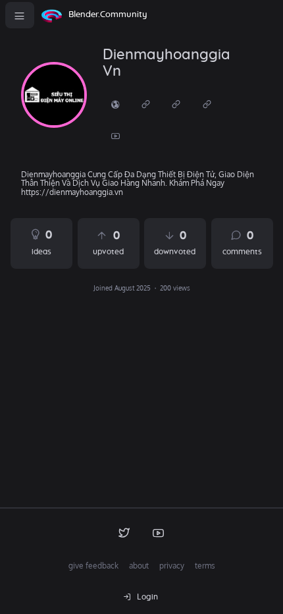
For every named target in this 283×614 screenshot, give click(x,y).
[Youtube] (115, 136)
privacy (171, 566)
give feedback (93, 566)
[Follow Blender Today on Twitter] (124, 532)
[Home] (51, 15)
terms (205, 566)
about (139, 566)
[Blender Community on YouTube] (158, 532)
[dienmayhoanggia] (54, 95)
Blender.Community (107, 15)
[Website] (145, 104)
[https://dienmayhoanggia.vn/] (115, 104)
